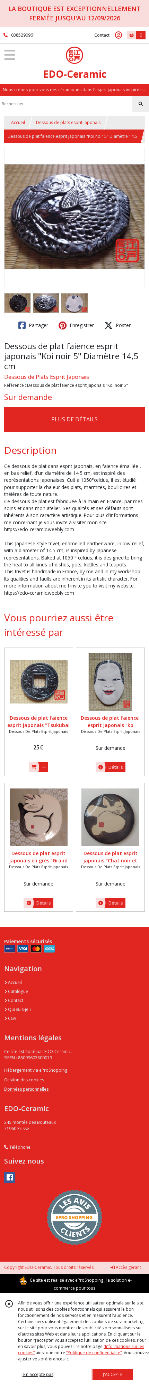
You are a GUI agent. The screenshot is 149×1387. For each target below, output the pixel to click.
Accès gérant (128, 1267)
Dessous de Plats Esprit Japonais (46, 377)
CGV (11, 1018)
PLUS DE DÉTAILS (74, 419)
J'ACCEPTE (112, 1374)
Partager (37, 325)
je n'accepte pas (37, 1374)
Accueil (18, 122)
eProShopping (89, 1280)
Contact (101, 35)
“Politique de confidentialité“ (94, 1353)
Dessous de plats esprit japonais (68, 122)
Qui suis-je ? (19, 1009)
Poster (122, 325)
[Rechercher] (140, 104)
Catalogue (17, 991)
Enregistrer (81, 325)
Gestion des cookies (24, 1080)
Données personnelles (26, 1089)
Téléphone (19, 1147)
